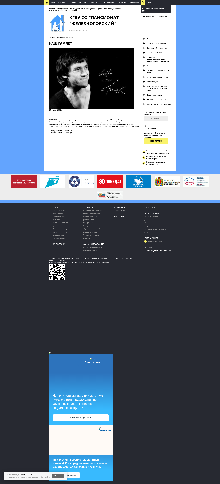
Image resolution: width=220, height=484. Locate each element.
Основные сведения (155, 39)
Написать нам (59, 238)
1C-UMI (132, 258)
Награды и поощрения (156, 99)
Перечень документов (92, 210)
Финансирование (86, 2)
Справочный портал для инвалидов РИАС (155, 163)
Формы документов (91, 213)
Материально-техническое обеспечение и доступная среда (157, 88)
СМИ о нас (122, 2)
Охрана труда (152, 81)
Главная (52, 37)
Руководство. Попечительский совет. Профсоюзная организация (157, 59)
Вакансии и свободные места (159, 104)
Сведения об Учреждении (156, 16)
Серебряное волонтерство (157, 77)
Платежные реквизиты (93, 247)
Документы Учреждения (157, 48)
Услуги (149, 66)
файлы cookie (26, 475)
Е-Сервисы (100, 2)
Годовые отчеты (90, 250)
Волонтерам (134, 2)
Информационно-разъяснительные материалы (90, 219)
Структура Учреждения (156, 43)
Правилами (153, 128)
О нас (53, 2)
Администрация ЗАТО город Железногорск (156, 157)
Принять (57, 476)
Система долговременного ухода (157, 71)
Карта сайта (151, 238)
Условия (73, 2)
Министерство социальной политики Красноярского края (157, 152)
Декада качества (90, 232)
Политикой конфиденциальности (154, 134)
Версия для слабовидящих (153, 8)
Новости (60, 37)
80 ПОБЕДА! (62, 2)
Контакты (111, 2)
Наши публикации (154, 95)
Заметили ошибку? (156, 241)
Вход (149, 2)
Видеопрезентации (61, 229)
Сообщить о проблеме (80, 418)
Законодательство (154, 52)
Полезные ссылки (121, 210)
